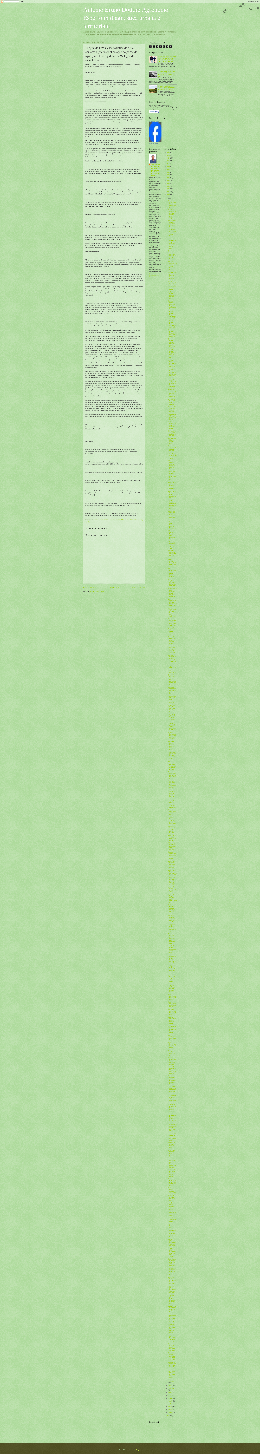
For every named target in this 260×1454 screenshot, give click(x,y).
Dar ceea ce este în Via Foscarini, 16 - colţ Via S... (172, 1365)
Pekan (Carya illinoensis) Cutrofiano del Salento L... (172, 1233)
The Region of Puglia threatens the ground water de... (172, 960)
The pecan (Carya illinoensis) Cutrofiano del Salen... (172, 1289)
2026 (168, 152)
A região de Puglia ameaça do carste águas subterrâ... (172, 950)
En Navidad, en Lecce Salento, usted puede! (171, 1173)
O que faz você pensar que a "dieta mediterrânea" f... (172, 775)
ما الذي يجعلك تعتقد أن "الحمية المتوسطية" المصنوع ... (172, 804)
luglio (170, 1395)
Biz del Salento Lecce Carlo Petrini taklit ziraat (172, 563)
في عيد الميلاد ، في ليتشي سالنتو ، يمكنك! (172, 1214)
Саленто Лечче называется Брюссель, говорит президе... (172, 504)
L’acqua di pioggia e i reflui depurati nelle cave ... (171, 641)
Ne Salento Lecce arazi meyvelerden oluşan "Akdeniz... (172, 736)
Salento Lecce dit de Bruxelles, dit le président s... (172, 534)
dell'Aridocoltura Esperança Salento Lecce (172, 1029)
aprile (170, 1404)
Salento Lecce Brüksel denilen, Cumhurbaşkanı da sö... (172, 475)
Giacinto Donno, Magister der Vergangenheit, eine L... (172, 315)
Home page (114, 587)
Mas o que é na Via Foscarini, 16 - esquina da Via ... (172, 1374)
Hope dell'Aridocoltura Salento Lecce (172, 1004)
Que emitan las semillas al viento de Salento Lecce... (172, 233)
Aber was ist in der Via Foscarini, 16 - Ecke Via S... (172, 1338)
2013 (168, 186)
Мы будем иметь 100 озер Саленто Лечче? (172, 425)
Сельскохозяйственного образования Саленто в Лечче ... (172, 1099)
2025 (168, 155)
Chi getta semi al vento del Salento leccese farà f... (172, 204)
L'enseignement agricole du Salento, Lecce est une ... (172, 1128)
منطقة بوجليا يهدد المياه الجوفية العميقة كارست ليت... (171, 978)
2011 (168, 192)
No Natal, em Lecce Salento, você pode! (172, 1190)
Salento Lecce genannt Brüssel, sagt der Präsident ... (172, 485)
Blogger (138, 1450)
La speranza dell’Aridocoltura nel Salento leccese (172, 989)
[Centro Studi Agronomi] (155, 141)
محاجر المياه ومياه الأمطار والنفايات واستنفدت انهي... (172, 717)
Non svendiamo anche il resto (172, 812)
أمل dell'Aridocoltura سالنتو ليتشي (172, 1053)
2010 (168, 194)
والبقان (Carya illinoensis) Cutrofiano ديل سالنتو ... (172, 1309)
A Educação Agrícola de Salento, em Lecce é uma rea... (172, 1108)
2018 (168, 172)
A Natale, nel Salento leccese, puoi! (171, 1145)
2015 (168, 180)
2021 (168, 164)
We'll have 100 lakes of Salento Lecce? (172, 441)
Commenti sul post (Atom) (97, 591)
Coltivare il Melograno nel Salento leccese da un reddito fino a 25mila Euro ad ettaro (166, 87)
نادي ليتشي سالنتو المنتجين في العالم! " (172, 889)
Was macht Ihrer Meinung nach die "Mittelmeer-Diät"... (172, 745)
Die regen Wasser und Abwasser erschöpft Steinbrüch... (172, 659)
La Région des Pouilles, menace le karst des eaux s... (172, 969)
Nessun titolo (172, 389)
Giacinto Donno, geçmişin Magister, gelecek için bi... (172, 305)
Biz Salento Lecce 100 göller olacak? (171, 402)
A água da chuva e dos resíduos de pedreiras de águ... (172, 690)
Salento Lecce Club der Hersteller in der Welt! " (172, 838)
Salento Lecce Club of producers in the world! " (172, 872)
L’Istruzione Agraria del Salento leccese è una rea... (172, 1061)
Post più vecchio (138, 587)
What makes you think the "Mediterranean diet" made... (172, 785)
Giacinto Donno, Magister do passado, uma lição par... (172, 353)
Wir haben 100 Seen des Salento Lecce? (172, 409)
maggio (170, 1401)
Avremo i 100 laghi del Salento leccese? (172, 394)
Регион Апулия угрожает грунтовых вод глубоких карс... (172, 938)
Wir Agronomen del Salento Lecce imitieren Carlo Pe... (172, 572)
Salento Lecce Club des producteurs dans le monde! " (172, 881)
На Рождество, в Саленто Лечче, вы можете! (172, 1182)
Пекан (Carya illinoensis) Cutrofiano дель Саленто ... (172, 1262)
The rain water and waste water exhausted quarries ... (172, 699)
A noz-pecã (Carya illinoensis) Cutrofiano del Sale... (172, 1280)
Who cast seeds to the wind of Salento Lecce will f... (172, 265)
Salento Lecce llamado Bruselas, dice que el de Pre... (172, 495)
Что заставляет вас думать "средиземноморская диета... (172, 765)
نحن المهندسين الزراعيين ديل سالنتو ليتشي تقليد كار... (172, 631)
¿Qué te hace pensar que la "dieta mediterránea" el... (172, 755)
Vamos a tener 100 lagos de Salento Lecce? (172, 417)
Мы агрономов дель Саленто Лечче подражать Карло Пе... (172, 592)
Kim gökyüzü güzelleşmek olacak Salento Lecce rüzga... (172, 214)
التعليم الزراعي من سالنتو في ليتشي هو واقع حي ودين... (172, 1137)
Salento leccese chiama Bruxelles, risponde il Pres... (171, 465)
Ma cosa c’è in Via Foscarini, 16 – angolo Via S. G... (172, 1318)
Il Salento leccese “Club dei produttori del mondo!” (172, 820)
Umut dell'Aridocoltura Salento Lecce (172, 997)
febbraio (170, 1409)
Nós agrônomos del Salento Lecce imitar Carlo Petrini (172, 602)
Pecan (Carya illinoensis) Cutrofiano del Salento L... (172, 1271)
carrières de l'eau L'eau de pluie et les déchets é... (172, 708)
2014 (168, 183)
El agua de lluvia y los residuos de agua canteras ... (172, 669)
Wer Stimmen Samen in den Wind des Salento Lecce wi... (172, 224)
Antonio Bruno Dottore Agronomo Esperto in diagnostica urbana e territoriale (125, 17)
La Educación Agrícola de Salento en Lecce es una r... (172, 1090)
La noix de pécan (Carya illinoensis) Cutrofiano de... (172, 1299)
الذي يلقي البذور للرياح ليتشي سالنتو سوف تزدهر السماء (172, 285)
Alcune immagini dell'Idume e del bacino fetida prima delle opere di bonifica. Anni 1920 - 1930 (166, 74)
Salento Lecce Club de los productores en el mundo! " (172, 846)
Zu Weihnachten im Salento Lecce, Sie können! (172, 1163)
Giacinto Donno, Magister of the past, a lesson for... (172, 363)
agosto (170, 1392)
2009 (168, 1416)
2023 (168, 161)
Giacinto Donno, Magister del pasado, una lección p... (172, 333)
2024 (168, 158)
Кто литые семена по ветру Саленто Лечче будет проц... (172, 243)
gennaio (170, 1412)
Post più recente (89, 587)
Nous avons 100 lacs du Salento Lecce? (172, 448)
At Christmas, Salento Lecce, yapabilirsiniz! (172, 1153)
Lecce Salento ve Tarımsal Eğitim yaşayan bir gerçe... (172, 1070)
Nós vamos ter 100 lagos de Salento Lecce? (172, 433)
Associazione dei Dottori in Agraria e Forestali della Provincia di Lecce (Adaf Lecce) (155, 170)
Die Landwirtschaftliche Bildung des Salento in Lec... (172, 1080)
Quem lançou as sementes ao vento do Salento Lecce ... (172, 255)
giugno (170, 1398)
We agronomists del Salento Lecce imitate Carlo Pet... (172, 612)
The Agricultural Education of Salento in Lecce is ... (172, 1117)
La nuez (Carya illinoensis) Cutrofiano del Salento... (172, 1252)
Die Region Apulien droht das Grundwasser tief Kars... (172, 919)
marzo (170, 1406)
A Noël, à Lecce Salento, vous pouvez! (171, 1206)
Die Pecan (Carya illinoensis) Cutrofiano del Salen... (172, 1242)
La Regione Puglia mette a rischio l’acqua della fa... (172, 898)
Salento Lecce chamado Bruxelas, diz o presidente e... (172, 515)
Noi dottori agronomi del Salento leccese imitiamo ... (172, 554)
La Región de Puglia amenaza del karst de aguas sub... (172, 928)
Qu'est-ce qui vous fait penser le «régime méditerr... (172, 795)
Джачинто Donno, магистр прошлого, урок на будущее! (172, 343)
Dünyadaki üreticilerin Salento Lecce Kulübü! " (171, 830)
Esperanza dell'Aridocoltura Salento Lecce (172, 1012)
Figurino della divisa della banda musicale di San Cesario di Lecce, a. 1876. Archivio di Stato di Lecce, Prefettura (167, 59)
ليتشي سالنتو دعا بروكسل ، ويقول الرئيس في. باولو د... (172, 545)
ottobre (170, 1385)
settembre (171, 1388)
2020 (168, 166)
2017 (168, 175)
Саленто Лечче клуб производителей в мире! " (172, 855)
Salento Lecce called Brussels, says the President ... (172, 525)
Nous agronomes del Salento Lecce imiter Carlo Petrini (172, 622)
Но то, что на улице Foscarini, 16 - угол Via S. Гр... (172, 1356)
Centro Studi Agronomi (154, 121)
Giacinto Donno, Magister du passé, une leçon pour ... (172, 373)
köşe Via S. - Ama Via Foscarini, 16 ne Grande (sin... (172, 1328)
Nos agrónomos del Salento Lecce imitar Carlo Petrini (172, 582)
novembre (171, 1381)
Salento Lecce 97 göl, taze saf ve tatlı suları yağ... (172, 650)
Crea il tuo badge (153, 143)
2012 (168, 189)
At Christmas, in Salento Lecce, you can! (172, 1198)
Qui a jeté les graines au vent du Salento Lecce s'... (172, 275)
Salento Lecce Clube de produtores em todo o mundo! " (172, 864)
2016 (168, 178)
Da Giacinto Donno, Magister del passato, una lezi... (172, 295)
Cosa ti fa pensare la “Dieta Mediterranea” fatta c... (172, 726)
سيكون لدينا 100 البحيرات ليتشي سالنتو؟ (172, 456)
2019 (168, 169)
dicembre (171, 197)
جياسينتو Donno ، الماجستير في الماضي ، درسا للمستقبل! (172, 383)
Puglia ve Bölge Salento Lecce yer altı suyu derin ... (171, 909)
